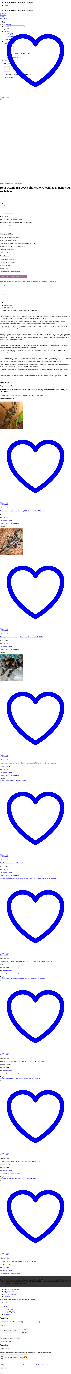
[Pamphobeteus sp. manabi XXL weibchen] (8, 213)
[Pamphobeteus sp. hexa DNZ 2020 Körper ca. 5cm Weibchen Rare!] (20, 1078)
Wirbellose (37, 281)
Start (1, 183)
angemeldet (9, 395)
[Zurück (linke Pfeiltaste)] (0, 1373)
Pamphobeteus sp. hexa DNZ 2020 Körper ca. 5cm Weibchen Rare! (20, 1161)
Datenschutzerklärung (10, 1294)
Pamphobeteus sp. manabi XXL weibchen (12, 863)
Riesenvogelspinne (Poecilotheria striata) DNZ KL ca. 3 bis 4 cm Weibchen (22, 511)
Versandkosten (17, 219)
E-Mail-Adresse (5, 1349)
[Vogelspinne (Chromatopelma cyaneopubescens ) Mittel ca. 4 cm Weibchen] (22, 978)
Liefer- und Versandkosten (11, 1289)
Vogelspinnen (18, 183)
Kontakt (6, 5)
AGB (5, 1293)
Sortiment (6, 1308)
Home (5, 1306)
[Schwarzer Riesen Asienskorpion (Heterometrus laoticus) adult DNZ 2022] (11, 554)
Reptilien (10, 1309)
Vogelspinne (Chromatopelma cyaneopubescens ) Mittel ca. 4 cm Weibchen (22, 1061)
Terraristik (44, 281)
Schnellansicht (4, 504)
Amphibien (10, 1311)
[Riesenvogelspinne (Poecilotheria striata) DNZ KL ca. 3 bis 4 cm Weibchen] (11, 428)
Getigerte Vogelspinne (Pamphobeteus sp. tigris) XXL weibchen (18, 1261)
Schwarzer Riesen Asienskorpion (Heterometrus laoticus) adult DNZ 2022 (21, 637)
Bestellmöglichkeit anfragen (13, 276)
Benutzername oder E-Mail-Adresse (11, 1322)
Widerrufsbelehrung (9, 1291)
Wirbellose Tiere (8, 183)
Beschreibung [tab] (8, 305)
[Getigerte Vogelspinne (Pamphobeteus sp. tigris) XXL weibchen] (19, 1178)
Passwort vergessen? (6, 1341)
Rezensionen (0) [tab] (8, 307)
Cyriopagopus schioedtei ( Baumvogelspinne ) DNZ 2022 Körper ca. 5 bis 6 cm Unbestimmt (27, 961)
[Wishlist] (0, 24)
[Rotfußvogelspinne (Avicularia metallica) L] (8, 203)
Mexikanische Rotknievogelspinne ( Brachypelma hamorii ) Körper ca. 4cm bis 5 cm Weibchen (28, 763)
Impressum (7, 1296)
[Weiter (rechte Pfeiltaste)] (2, 1373)
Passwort (3, 1325)
